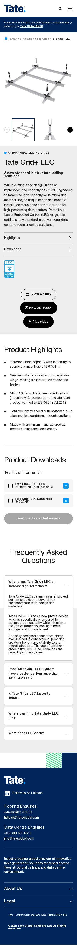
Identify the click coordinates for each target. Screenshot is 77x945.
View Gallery (41, 294)
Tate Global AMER (31, 26)
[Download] (66, 486)
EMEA (13, 39)
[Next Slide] (70, 130)
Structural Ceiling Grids (34, 39)
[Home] (6, 39)
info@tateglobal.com (19, 838)
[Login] (60, 8)
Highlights (12, 238)
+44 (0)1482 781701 (18, 812)
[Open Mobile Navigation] (70, 8)
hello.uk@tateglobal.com (21, 817)
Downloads (12, 249)
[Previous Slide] (7, 130)
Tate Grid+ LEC (61, 39)
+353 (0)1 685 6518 (17, 833)
